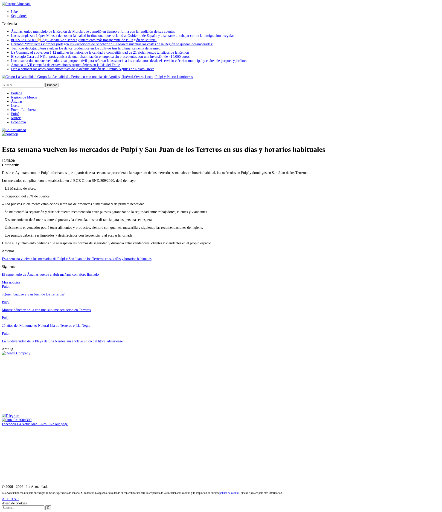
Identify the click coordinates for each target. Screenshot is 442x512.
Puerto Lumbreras (24, 110)
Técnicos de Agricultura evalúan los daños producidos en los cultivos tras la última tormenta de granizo (85, 48)
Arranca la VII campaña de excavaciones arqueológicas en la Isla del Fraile (65, 65)
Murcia (16, 118)
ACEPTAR (10, 499)
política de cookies (229, 493)
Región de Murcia (24, 97)
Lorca (15, 105)
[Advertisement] (36, 384)
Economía (18, 122)
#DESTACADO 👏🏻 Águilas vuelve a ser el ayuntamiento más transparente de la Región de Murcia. (84, 40)
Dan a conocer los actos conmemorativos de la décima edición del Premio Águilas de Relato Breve (82, 69)
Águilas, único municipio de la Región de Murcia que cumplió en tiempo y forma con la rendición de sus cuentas (93, 31)
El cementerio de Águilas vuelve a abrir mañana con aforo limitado (50, 274)
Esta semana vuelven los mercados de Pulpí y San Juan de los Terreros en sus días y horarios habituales (76, 259)
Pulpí (15, 114)
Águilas (16, 101)
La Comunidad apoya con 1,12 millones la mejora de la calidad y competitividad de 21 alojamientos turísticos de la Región (100, 52)
